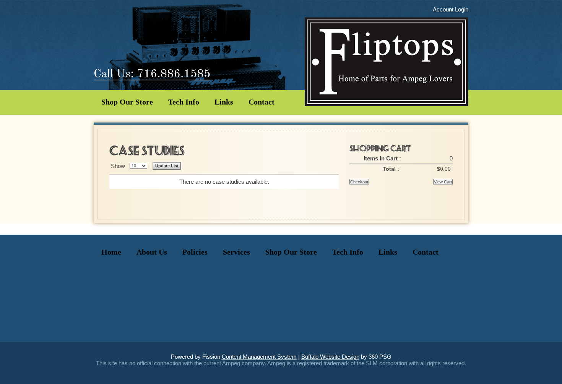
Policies (195, 252)
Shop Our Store (127, 102)
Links (223, 102)
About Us (151, 252)
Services (236, 252)
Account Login (450, 9)
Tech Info (183, 102)
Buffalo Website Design (330, 356)
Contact (262, 102)
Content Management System (259, 356)
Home (111, 252)
